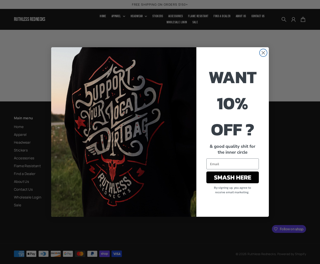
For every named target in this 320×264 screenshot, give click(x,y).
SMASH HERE (232, 177)
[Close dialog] (263, 53)
